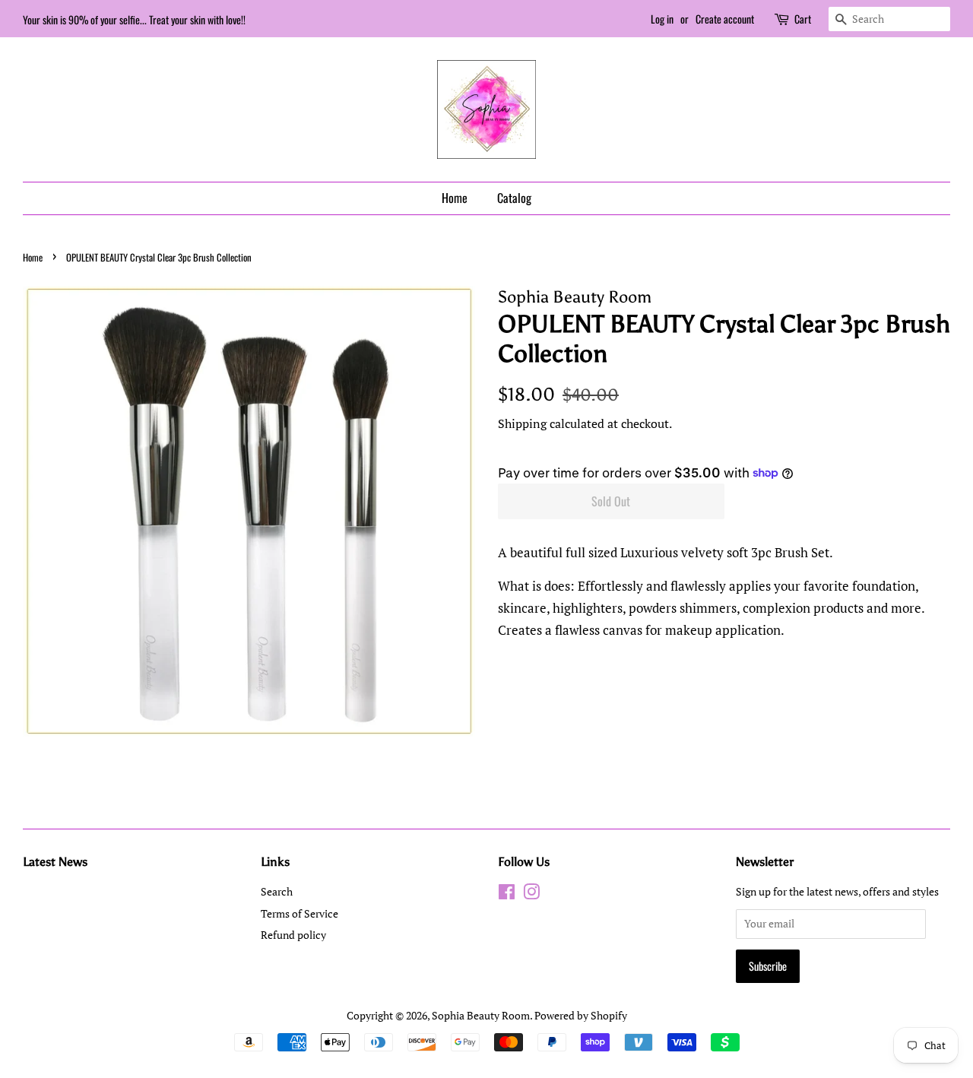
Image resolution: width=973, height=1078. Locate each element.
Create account (725, 19)
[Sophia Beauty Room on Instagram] (531, 894)
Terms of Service (299, 913)
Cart (802, 19)
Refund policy (293, 934)
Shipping (522, 423)
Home (454, 198)
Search (277, 891)
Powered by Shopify (580, 1015)
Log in (662, 19)
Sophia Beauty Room (481, 1015)
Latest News (55, 861)
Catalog (514, 198)
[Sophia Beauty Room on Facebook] (506, 894)
